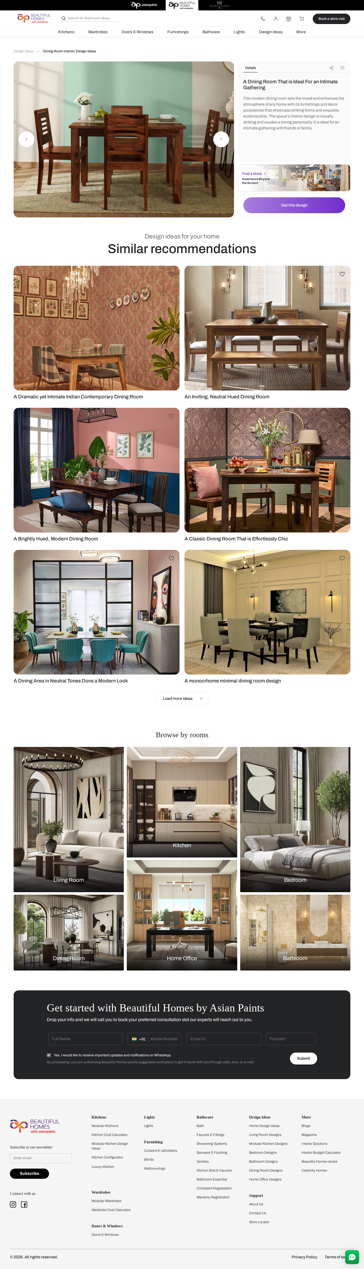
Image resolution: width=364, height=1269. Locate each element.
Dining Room (69, 958)
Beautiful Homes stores (320, 1161)
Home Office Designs (265, 1179)
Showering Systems (212, 1144)
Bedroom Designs (263, 1152)
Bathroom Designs (263, 1161)
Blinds (149, 1159)
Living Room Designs (265, 1135)
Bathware (211, 32)
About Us (256, 1204)
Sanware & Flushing (212, 1152)
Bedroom (295, 880)
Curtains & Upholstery (160, 1150)
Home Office (182, 958)
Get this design (294, 205)
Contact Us (257, 1213)
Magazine (309, 1135)
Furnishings (178, 32)
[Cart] (301, 19)
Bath (200, 1126)
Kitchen (182, 845)
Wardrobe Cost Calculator (111, 1210)
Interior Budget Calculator (321, 1152)
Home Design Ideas (264, 1126)
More (301, 32)
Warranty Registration (213, 1197)
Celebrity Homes (314, 1170)
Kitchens (66, 32)
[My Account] (276, 19)
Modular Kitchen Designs (268, 1144)
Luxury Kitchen (103, 1167)
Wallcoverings (154, 1168)
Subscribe (29, 1173)
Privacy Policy (304, 1257)
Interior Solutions (314, 1144)
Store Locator (259, 1222)
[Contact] (263, 19)
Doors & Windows (138, 32)
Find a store (252, 174)
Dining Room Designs (266, 1170)
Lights (239, 32)
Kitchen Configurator (107, 1157)
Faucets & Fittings (210, 1135)
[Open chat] (352, 1257)
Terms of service (339, 1257)
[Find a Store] (288, 19)
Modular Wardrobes (107, 1201)
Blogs (306, 1126)
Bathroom (295, 958)
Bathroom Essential (212, 1179)
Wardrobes (98, 32)
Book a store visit (331, 19)
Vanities (203, 1161)
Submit (303, 1058)
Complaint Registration (214, 1188)
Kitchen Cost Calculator (110, 1135)
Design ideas (271, 32)
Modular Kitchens (105, 1126)
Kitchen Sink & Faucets (214, 1170)
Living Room (68, 880)
